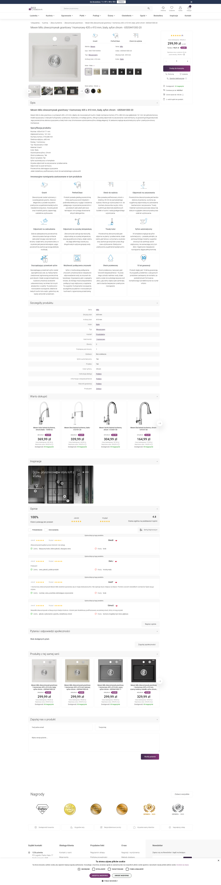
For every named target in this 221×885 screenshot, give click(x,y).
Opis (32, 102)
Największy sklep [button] (179, 827)
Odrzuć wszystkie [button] (122, 875)
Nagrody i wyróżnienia (130, 852)
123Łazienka (35, 23)
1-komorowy (100, 339)
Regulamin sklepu (97, 852)
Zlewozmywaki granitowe (73, 23)
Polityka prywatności (98, 857)
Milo (121, 46)
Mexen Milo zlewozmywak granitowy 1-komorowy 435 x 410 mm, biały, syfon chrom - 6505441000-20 (44, 687)
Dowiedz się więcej (182, 865)
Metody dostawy (128, 857)
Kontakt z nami (65, 852)
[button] (189, 8)
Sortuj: (146, 530)
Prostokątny (100, 334)
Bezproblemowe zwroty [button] (112, 827)
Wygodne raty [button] (79, 827)
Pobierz (99, 374)
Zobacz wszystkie (182, 794)
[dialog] (110, 871)
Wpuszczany (93, 55)
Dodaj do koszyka (176, 68)
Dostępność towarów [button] (46, 827)
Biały (122, 59)
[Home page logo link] (39, 8)
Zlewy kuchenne (56, 23)
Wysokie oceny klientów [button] (145, 827)
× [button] (218, 860)
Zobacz (121, 2)
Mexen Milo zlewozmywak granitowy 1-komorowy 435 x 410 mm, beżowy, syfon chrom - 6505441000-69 (77, 687)
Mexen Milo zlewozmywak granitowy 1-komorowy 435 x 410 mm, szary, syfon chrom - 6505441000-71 (110, 687)
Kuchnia (45, 23)
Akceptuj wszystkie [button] (100, 875)
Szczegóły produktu (41, 302)
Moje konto (63, 857)
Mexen (92, 46)
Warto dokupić (38, 396)
